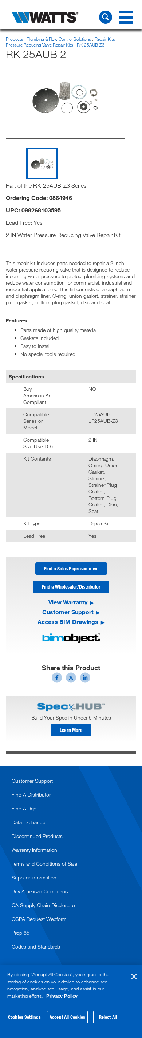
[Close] (134, 976)
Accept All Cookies (67, 1017)
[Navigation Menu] (126, 17)
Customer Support (68, 612)
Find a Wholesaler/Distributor (71, 587)
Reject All (108, 1017)
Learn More (71, 730)
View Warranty (67, 602)
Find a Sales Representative (71, 568)
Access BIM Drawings (68, 621)
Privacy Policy (62, 996)
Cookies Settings (24, 1017)
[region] (71, 1001)
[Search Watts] (105, 17)
